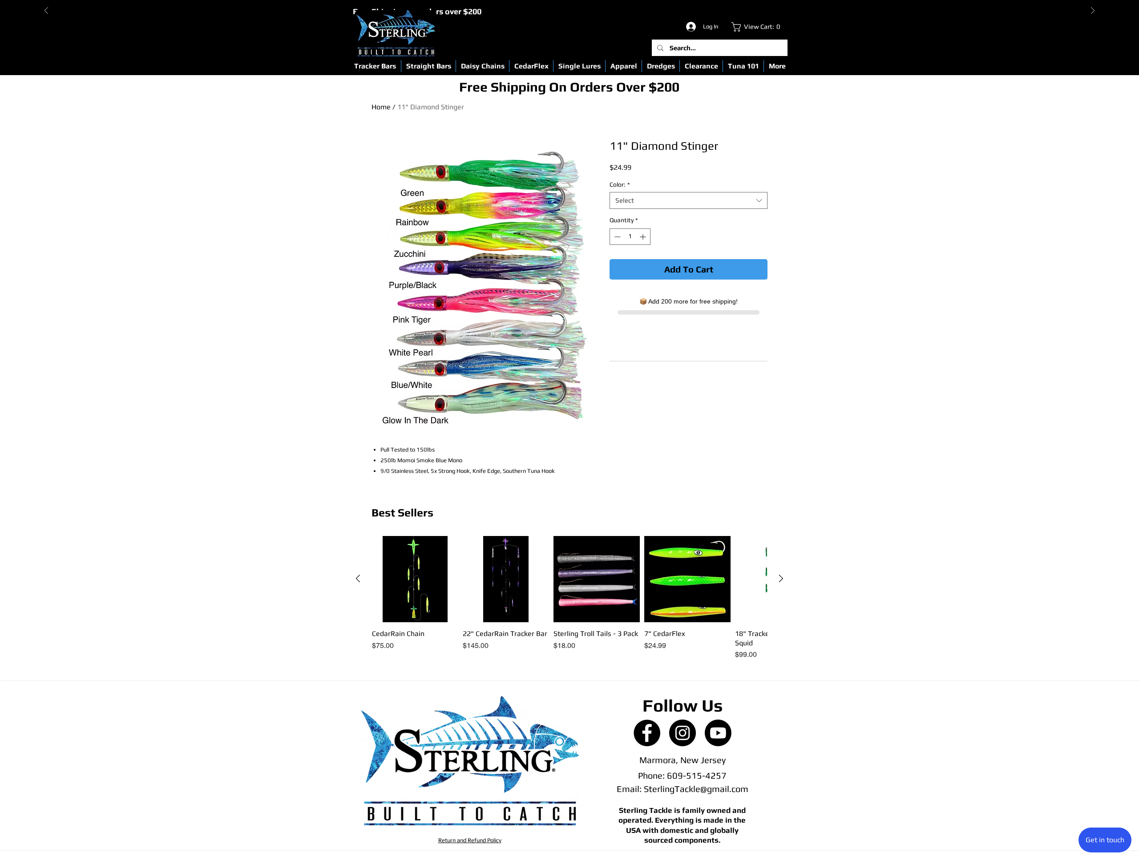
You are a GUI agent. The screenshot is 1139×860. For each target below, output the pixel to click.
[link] (757, 27)
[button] (375, 66)
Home (381, 107)
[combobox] (688, 200)
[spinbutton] (630, 236)
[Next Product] (781, 578)
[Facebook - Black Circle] (647, 733)
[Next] (1093, 11)
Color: (620, 184)
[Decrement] (616, 236)
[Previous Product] (357, 578)
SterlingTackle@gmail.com (696, 789)
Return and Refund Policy (469, 840)
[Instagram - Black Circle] (682, 733)
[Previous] (46, 11)
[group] (569, 598)
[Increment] (643, 236)
